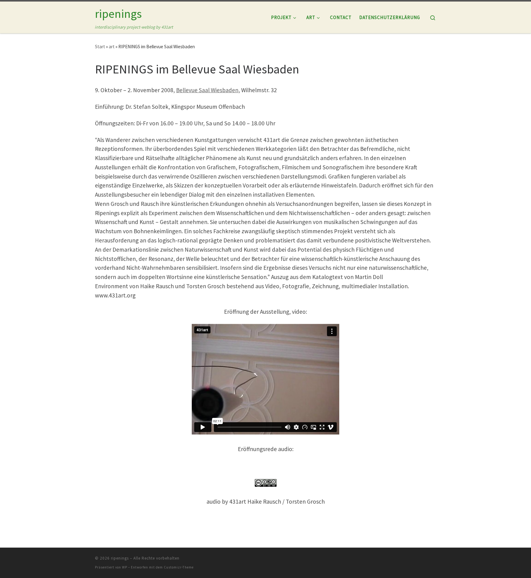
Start (100, 46)
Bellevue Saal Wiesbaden (207, 90)
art (112, 46)
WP (124, 567)
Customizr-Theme (179, 567)
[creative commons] (265, 483)
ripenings (120, 558)
